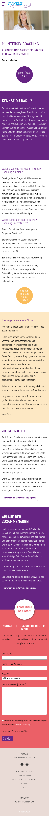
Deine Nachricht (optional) (14, 684)
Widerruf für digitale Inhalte (24, 779)
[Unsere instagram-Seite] (27, 764)
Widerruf (24, 783)
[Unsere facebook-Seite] (21, 764)
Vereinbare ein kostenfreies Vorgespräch (20, 497)
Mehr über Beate (24, 74)
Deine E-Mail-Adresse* (12, 664)
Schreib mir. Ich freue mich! (24, 295)
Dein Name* (7, 653)
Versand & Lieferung (24, 771)
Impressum (24, 798)
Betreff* (5, 674)
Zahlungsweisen (24, 775)
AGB (24, 788)
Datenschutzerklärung (22, 725)
